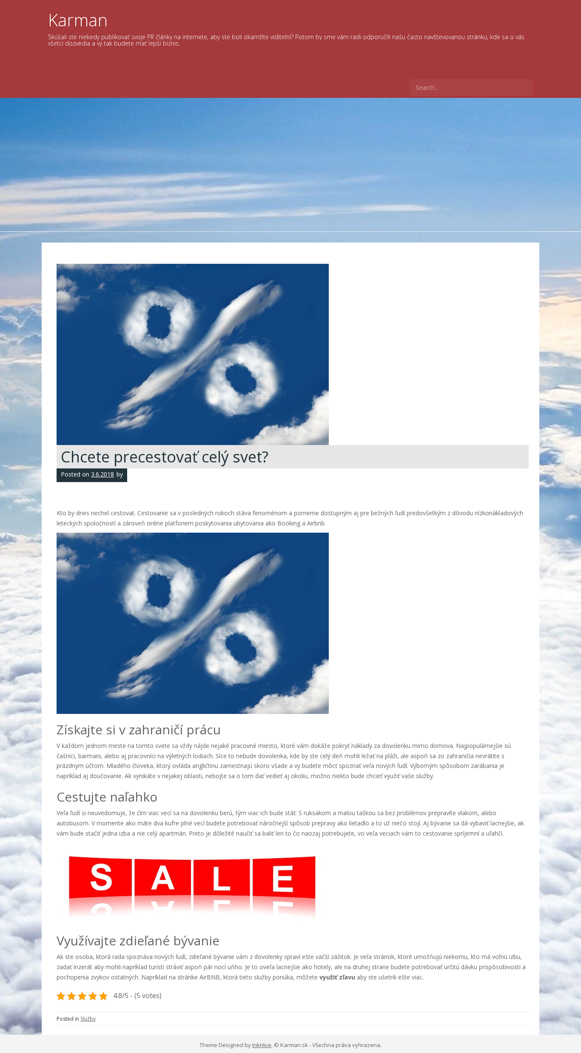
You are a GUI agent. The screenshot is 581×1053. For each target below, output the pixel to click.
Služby (88, 1018)
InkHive (261, 1045)
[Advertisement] (290, 161)
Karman (78, 19)
